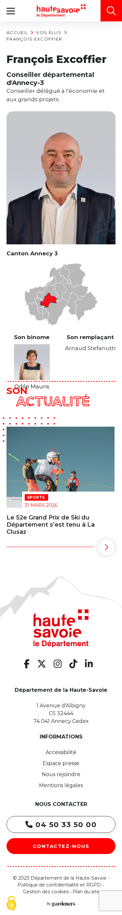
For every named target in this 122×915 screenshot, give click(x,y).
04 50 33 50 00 (65, 824)
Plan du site (86, 892)
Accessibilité (61, 752)
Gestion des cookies (46, 892)
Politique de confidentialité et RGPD (59, 885)
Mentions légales (61, 785)
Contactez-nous (61, 846)
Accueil (17, 32)
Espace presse (61, 763)
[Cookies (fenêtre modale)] (11, 904)
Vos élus (48, 32)
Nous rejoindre (61, 774)
